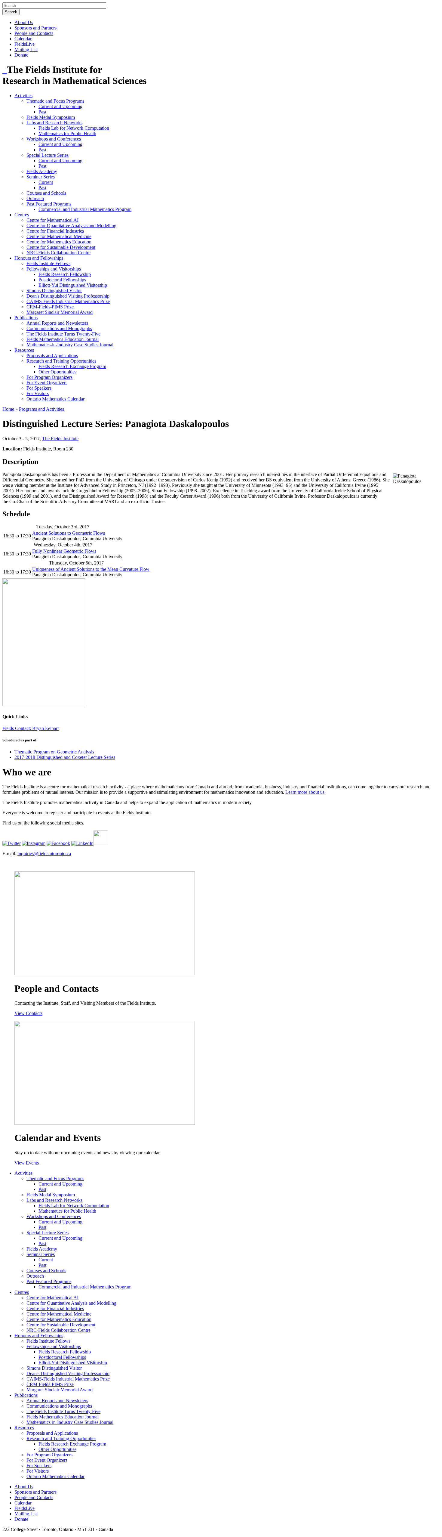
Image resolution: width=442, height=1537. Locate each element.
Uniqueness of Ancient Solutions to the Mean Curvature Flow (90, 569)
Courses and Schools (46, 193)
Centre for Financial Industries (55, 230)
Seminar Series (40, 176)
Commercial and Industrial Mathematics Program (84, 209)
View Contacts (28, 1013)
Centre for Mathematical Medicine (58, 236)
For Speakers (38, 388)
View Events (26, 1162)
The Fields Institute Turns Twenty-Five (63, 333)
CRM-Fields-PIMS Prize (50, 306)
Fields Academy (41, 171)
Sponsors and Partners (35, 27)
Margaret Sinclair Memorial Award (59, 312)
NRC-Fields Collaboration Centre (58, 252)
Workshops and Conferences (53, 138)
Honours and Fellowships (38, 258)
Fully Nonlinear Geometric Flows (64, 551)
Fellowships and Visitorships (53, 268)
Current (45, 182)
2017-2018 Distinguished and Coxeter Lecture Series (64, 757)
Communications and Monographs (59, 328)
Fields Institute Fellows (48, 263)
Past (42, 111)
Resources (24, 350)
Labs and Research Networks (54, 122)
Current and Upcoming (60, 106)
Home (8, 409)
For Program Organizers (49, 377)
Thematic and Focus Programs (55, 101)
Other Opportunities (57, 371)
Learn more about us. (305, 792)
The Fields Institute (60, 438)
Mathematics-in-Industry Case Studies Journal (69, 344)
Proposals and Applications (52, 355)
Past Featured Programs (48, 203)
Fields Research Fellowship (64, 274)
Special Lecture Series (47, 155)
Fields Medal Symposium (50, 117)
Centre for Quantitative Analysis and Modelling (71, 225)
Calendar (23, 38)
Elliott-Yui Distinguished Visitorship (72, 285)
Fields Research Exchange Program (72, 366)
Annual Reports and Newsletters (57, 323)
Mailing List (26, 49)
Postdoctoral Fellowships (62, 279)
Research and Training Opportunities (61, 360)
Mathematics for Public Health (67, 133)
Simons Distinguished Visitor (54, 290)
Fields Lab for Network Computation (73, 128)
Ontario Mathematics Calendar (55, 398)
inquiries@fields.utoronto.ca (44, 853)
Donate (21, 54)
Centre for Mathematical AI (52, 220)
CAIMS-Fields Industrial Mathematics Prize (68, 301)
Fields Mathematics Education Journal (62, 339)
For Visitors (37, 393)
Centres (21, 214)
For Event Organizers (46, 382)
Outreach (35, 198)
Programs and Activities (41, 409)
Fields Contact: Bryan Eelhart (30, 728)
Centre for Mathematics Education (58, 241)
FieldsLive (24, 44)
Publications (26, 317)
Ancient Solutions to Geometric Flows (68, 533)
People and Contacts (33, 33)
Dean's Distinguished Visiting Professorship (67, 295)
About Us (23, 22)
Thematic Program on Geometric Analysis (54, 751)
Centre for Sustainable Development (60, 247)
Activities (23, 95)
